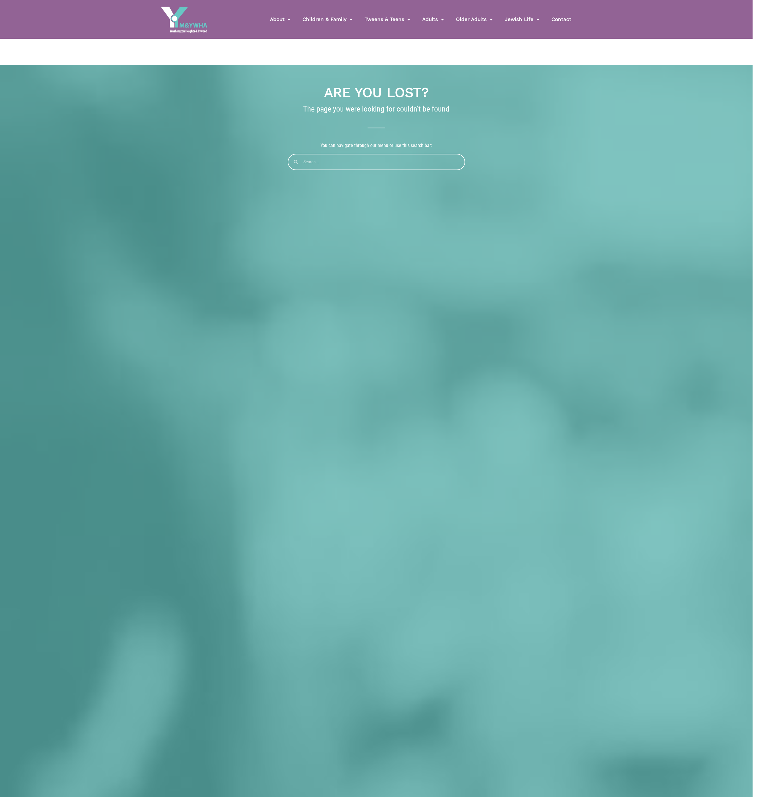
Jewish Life (519, 19)
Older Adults (471, 19)
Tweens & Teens (384, 19)
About (277, 19)
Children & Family (325, 19)
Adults (430, 19)
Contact (561, 19)
